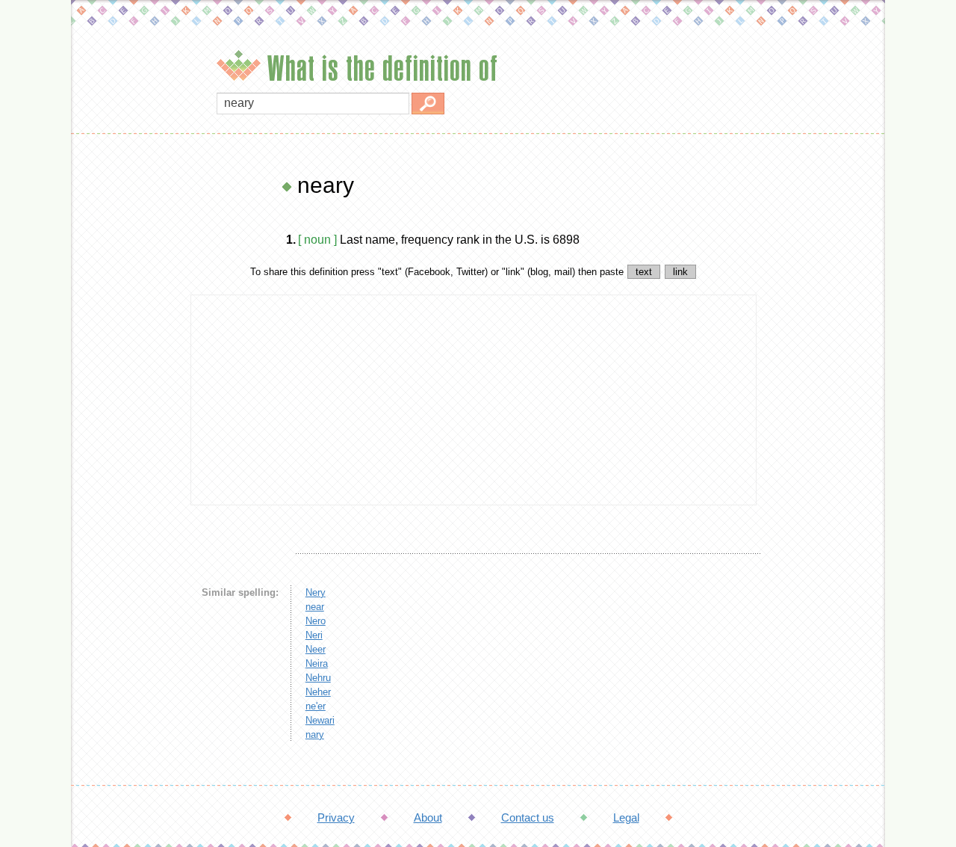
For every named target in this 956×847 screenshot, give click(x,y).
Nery (315, 592)
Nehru (318, 677)
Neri (314, 635)
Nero (315, 620)
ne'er (315, 706)
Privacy (336, 817)
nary (314, 734)
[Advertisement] (127, 396)
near (314, 606)
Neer (315, 649)
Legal (626, 817)
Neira (316, 663)
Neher (318, 691)
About (428, 817)
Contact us (527, 817)
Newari (320, 720)
